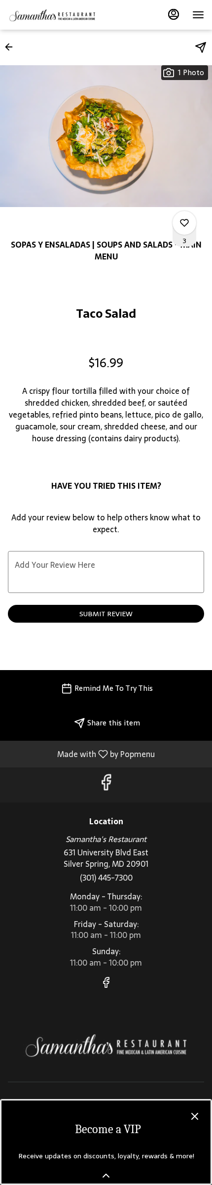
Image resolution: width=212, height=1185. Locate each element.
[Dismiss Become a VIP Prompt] (195, 1116)
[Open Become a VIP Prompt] (106, 1176)
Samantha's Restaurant (106, 1044)
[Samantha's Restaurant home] (52, 14)
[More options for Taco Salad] (184, 223)
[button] (12, 47)
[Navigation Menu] (198, 14)
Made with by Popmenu (81, 753)
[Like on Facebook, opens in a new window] (106, 785)
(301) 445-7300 (106, 878)
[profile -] (173, 14)
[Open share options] (200, 47)
